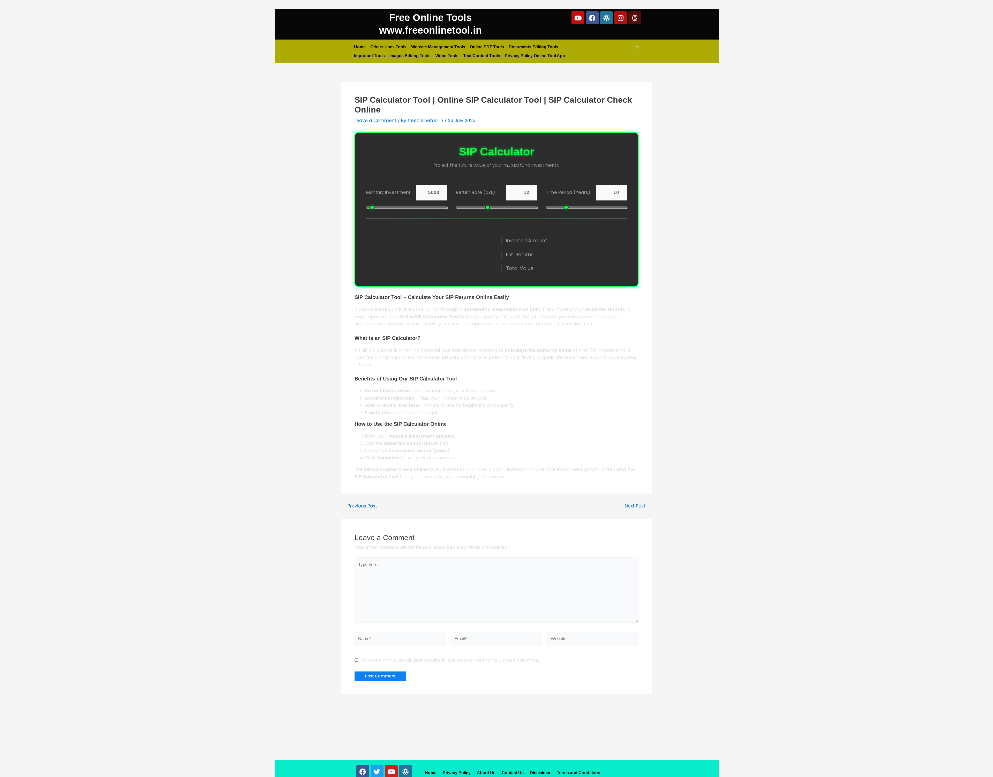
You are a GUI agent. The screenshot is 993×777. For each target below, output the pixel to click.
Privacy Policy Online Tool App (535, 56)
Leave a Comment (375, 120)
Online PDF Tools (487, 47)
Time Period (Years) (568, 192)
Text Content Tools (481, 56)
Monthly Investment (388, 192)
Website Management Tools (438, 47)
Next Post (638, 506)
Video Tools (446, 56)
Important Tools (369, 56)
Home (360, 47)
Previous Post (359, 506)
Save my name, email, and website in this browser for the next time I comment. (451, 660)
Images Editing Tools (410, 56)
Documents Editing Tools (533, 47)
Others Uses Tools (388, 47)
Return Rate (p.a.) (475, 192)
